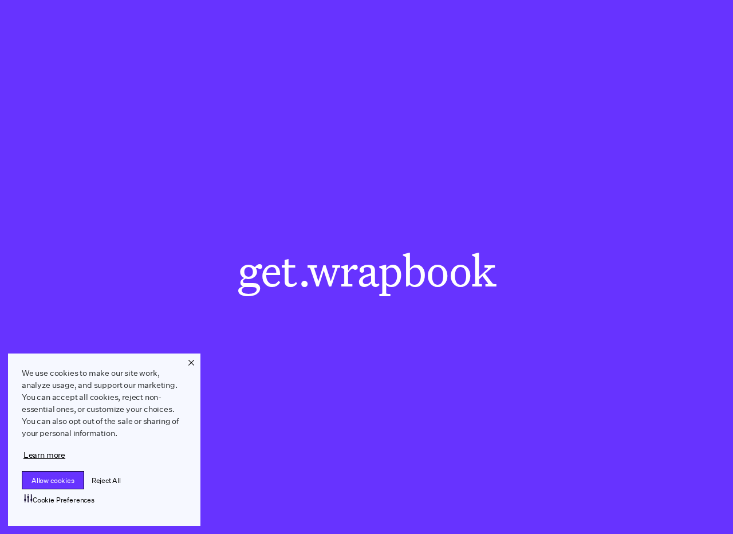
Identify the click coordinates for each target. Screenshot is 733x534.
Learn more (44, 455)
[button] (191, 363)
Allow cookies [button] (52, 480)
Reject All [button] (106, 480)
